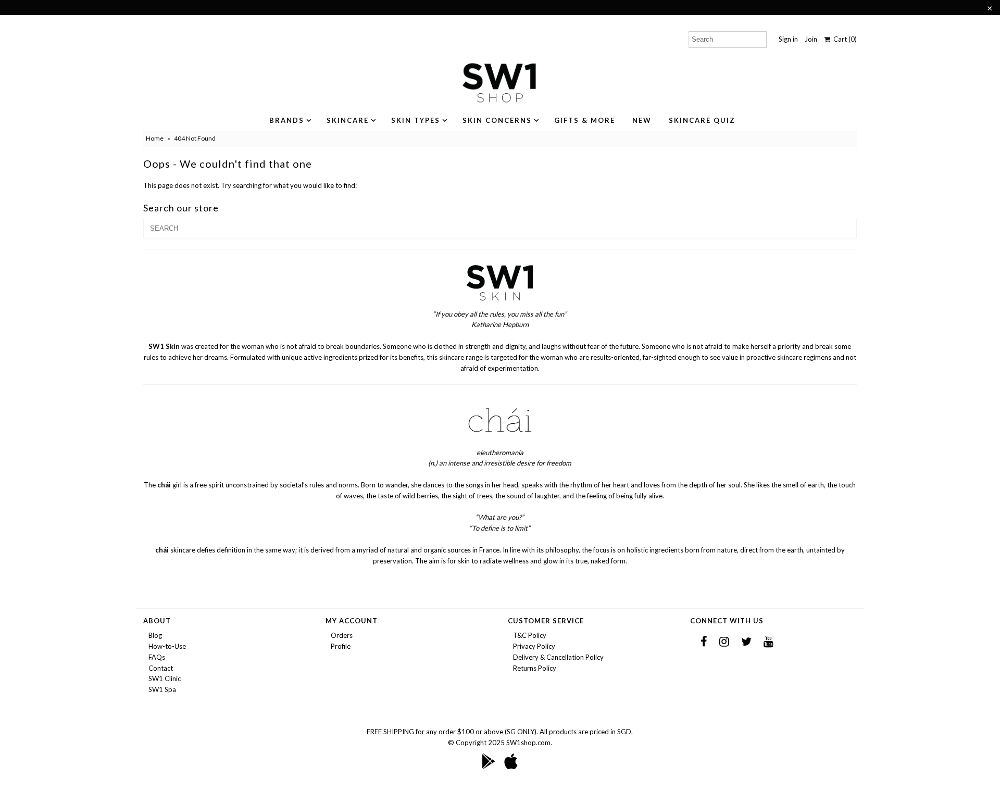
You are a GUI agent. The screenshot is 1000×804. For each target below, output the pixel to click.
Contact (160, 668)
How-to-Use (167, 646)
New (642, 120)
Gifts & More (584, 120)
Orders (342, 635)
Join (811, 39)
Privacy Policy (534, 646)
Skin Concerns (497, 120)
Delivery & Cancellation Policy (558, 657)
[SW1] (500, 303)
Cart (843, 39)
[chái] (500, 441)
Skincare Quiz (702, 120)
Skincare (348, 120)
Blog (155, 635)
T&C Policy (529, 635)
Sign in (788, 39)
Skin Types (415, 120)
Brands (286, 120)
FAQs (156, 657)
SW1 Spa (162, 689)
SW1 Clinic (164, 678)
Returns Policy (534, 668)
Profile (341, 646)
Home (155, 138)
